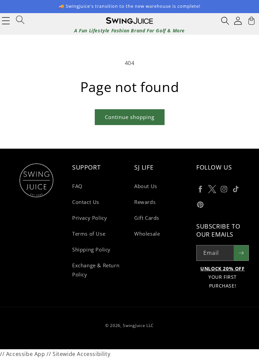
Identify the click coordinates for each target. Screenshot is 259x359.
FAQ (77, 186)
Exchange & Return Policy (95, 270)
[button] (225, 21)
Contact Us (85, 202)
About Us (145, 186)
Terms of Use (88, 233)
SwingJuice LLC (138, 325)
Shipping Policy (91, 249)
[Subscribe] (241, 253)
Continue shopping (129, 117)
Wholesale (147, 233)
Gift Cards (146, 217)
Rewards (144, 202)
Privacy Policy (89, 217)
